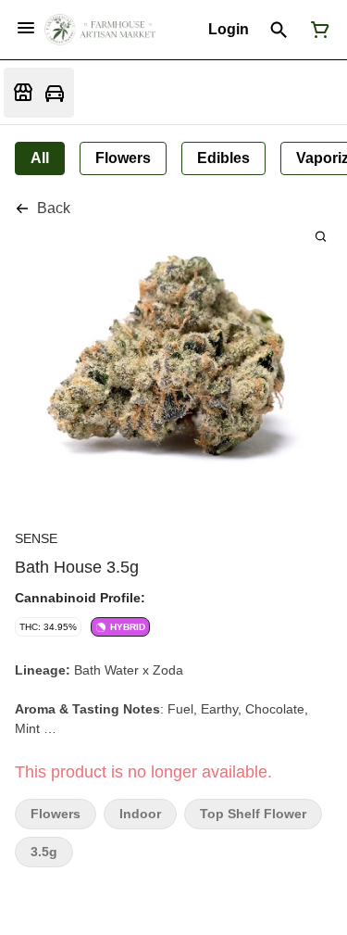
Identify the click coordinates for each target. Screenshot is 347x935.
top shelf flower (253, 814)
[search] (320, 235)
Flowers (56, 814)
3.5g (44, 852)
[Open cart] (316, 29)
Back (53, 208)
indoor (140, 814)
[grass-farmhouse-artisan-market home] (99, 29)
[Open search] (279, 29)
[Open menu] (26, 28)
